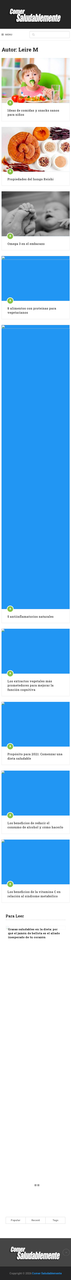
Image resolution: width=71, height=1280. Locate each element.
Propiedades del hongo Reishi (30, 179)
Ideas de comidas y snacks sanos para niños (33, 112)
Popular (15, 1220)
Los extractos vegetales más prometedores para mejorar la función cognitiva (30, 685)
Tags (55, 1220)
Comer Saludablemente (47, 1273)
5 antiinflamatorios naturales (30, 616)
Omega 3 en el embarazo (26, 244)
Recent (35, 1220)
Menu (8, 34)
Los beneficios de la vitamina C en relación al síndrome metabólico (34, 894)
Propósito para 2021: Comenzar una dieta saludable (34, 756)
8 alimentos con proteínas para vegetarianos (31, 310)
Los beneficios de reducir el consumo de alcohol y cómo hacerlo (35, 825)
